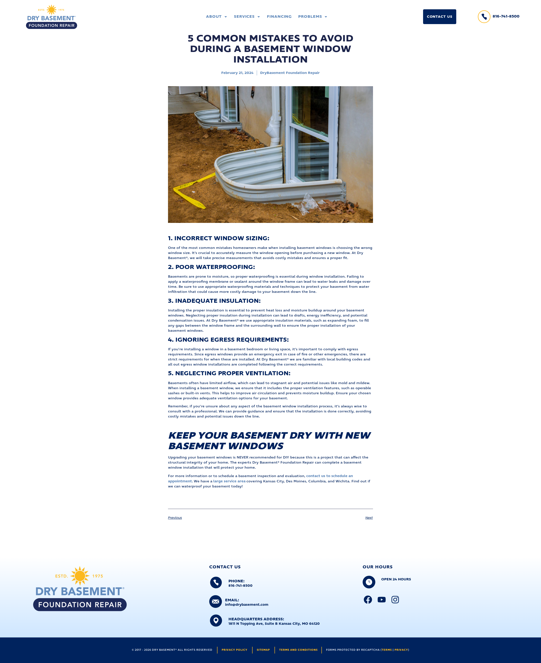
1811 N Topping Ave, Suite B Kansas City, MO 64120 (274, 623)
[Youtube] (381, 599)
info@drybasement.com (246, 604)
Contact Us (439, 16)
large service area (229, 481)
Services (244, 16)
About (214, 16)
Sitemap (263, 650)
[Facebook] (368, 599)
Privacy (401, 650)
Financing (279, 16)
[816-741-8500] (484, 16)
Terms (387, 650)
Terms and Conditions (298, 650)
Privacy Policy (234, 650)
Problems (310, 16)
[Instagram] (395, 599)
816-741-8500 (506, 16)
